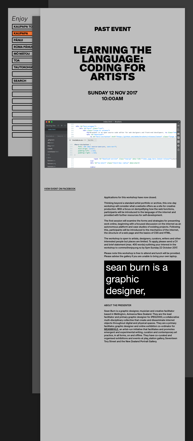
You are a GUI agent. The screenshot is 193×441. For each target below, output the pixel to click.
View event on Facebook (59, 189)
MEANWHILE (111, 329)
